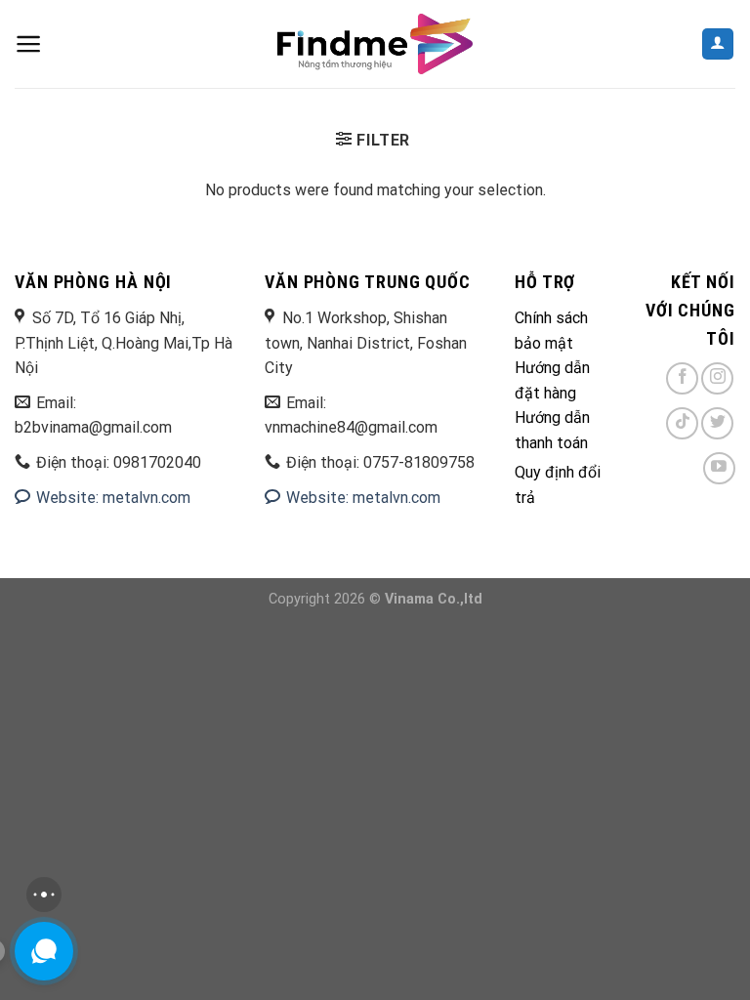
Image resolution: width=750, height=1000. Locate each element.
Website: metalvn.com (111, 497)
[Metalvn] (375, 44)
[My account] (718, 44)
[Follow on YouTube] (719, 468)
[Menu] (29, 44)
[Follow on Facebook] (682, 378)
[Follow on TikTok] (682, 423)
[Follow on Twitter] (717, 423)
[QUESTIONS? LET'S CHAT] (44, 951)
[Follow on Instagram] (717, 378)
